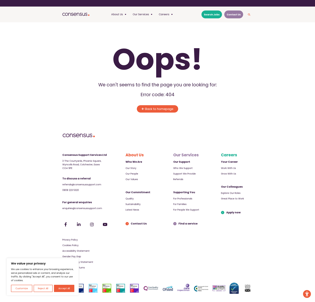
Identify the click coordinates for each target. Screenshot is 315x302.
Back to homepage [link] (158, 109)
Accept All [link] (64, 288)
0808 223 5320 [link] (70, 190)
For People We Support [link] (186, 209)
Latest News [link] (132, 209)
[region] (43, 276)
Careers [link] (164, 14)
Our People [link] (132, 173)
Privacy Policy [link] (70, 239)
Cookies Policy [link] (70, 245)
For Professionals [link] (182, 198)
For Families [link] (180, 204)
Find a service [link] (188, 223)
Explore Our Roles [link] (231, 193)
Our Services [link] (141, 14)
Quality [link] (130, 198)
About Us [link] (117, 14)
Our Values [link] (132, 179)
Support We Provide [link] (184, 173)
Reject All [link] (43, 288)
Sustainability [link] (133, 204)
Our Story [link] (131, 168)
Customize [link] (21, 288)
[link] (307, 294)
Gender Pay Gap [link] (71, 256)
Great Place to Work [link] (232, 198)
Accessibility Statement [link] (76, 251)
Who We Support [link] (183, 168)
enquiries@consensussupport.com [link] (82, 208)
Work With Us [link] (228, 168)
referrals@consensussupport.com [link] (81, 184)
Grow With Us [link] (228, 173)
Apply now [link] (233, 212)
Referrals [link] (178, 179)
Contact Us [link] (139, 223)
